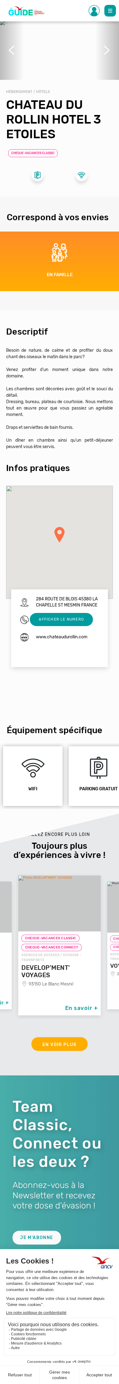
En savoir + (81, 1008)
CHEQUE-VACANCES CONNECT (51, 947)
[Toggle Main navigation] (110, 11)
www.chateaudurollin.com (61, 637)
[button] (12, 50)
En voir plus (59, 1044)
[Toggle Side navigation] (94, 11)
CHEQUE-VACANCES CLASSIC (33, 153)
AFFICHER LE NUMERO (61, 619)
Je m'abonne (36, 1237)
